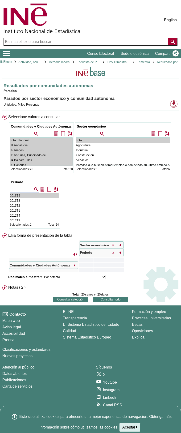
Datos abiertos (14, 374)
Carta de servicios (17, 386)
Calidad (69, 331)
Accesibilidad (13, 333)
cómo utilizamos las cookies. (94, 427)
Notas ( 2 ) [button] (16, 287)
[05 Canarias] (41, 165)
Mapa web (11, 321)
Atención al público (18, 367)
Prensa (8, 340)
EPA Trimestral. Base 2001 (125, 62)
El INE (68, 312)
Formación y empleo (149, 312)
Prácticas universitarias (151, 318)
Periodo (17, 182)
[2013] (34, 195)
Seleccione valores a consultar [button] (34, 117)
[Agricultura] (123, 145)
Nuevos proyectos (17, 356)
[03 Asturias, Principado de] (41, 155)
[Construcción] (123, 155)
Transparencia (75, 318)
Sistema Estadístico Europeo (87, 337)
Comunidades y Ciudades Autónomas (41, 126)
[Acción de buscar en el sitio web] (172, 42)
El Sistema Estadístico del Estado (91, 324)
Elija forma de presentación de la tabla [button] (40, 235)
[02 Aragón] (41, 150)
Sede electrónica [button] (134, 53)
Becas (137, 324)
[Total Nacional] (41, 140)
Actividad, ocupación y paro (37, 62)
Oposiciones (142, 331)
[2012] (34, 215)
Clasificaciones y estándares (26, 349)
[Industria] (123, 150)
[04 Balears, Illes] (41, 160)
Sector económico (91, 126)
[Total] (123, 140)
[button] (166, 53)
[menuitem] (90, 172)
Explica (138, 337)
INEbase (6, 62)
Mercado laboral (59, 62)
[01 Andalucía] (41, 145)
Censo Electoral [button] (100, 53)
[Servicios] (123, 160)
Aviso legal (11, 327)
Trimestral (144, 62)
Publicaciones (14, 380)
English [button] (170, 20)
